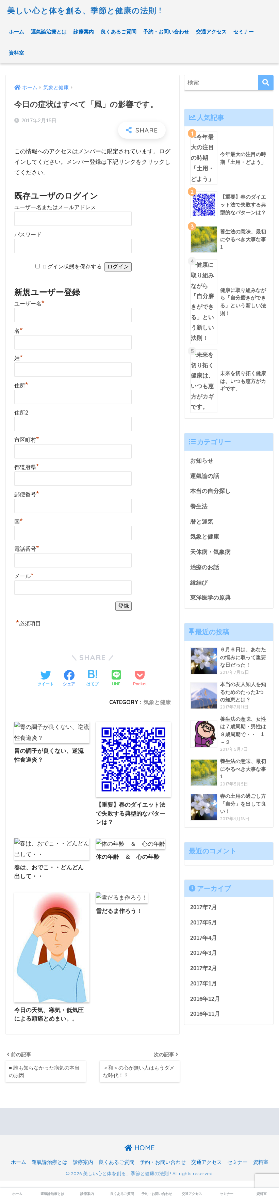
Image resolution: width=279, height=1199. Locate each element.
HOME (143, 1147)
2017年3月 (203, 953)
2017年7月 (203, 907)
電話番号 (26, 549)
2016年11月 (205, 1014)
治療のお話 (204, 567)
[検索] (266, 82)
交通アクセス (211, 31)
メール (24, 576)
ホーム (16, 31)
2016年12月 (205, 999)
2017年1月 (203, 983)
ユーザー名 (29, 304)
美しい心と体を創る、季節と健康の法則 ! (84, 10)
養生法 (199, 506)
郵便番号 (26, 494)
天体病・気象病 (210, 552)
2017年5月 (203, 922)
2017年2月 (203, 968)
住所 (21, 385)
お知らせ (201, 460)
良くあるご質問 (118, 31)
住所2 (21, 413)
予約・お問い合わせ (166, 31)
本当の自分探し (210, 491)
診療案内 (83, 31)
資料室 (16, 53)
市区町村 (26, 440)
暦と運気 (201, 521)
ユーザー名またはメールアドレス (55, 207)
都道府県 (26, 467)
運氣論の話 (204, 476)
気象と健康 (157, 702)
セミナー (243, 31)
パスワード (28, 234)
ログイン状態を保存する (72, 266)
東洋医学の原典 (210, 597)
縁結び (199, 582)
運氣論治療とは (49, 31)
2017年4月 (203, 938)
